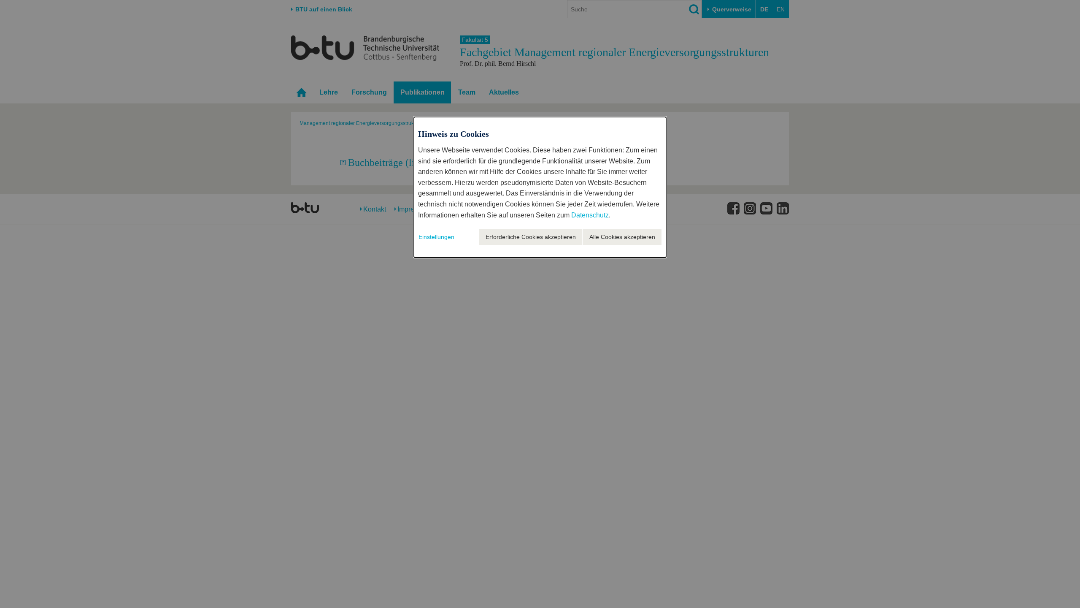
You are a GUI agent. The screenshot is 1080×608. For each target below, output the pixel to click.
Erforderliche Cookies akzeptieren (531, 236)
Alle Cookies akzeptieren (622, 236)
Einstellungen (436, 236)
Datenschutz (590, 215)
